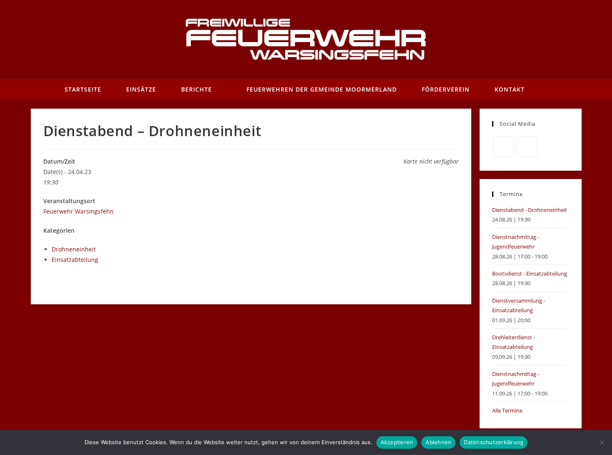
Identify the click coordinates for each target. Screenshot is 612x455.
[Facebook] (503, 146)
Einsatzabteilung (75, 260)
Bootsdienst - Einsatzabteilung (529, 273)
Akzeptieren (397, 442)
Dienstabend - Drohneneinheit (529, 210)
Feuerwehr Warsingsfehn (78, 211)
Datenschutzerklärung (493, 442)
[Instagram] (527, 146)
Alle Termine (507, 410)
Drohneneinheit (74, 249)
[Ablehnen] (601, 442)
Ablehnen (438, 442)
